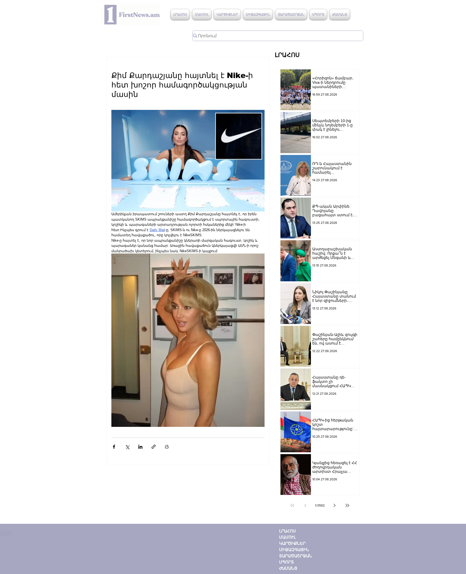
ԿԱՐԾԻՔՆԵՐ (292, 543)
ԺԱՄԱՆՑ (288, 568)
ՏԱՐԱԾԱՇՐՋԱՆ (295, 555)
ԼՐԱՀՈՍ (287, 531)
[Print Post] (166, 446)
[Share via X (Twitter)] (127, 446)
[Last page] (347, 505)
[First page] (292, 505)
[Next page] (334, 505)
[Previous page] (305, 505)
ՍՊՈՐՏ (286, 562)
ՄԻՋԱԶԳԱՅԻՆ (294, 549)
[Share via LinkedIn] (140, 446)
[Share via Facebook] (113, 446)
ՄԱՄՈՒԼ (287, 537)
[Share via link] (153, 446)
